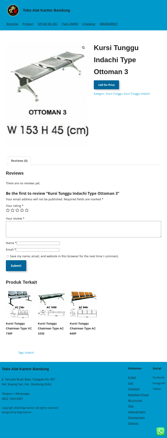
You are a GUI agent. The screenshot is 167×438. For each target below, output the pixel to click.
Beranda (12, 24)
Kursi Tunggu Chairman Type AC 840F (83, 328)
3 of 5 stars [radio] (17, 210)
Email (11, 249)
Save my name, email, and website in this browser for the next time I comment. (64, 256)
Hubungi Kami (136, 412)
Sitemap (133, 423)
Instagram (159, 383)
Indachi (29, 352)
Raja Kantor (24, 412)
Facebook (158, 377)
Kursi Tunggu (114, 94)
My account (135, 400)
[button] (83, 48)
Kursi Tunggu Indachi (137, 94)
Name (11, 243)
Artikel (132, 377)
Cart (130, 383)
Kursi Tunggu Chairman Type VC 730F (19, 328)
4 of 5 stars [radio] (22, 210)
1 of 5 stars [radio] (8, 210)
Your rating (14, 206)
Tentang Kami (136, 417)
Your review (15, 218)
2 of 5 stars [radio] (13, 210)
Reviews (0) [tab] (19, 161)
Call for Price (106, 85)
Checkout (134, 389)
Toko (131, 406)
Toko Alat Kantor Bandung (46, 10)
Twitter (157, 389)
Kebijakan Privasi (138, 395)
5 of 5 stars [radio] (27, 210)
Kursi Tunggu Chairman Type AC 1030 (51, 328)
